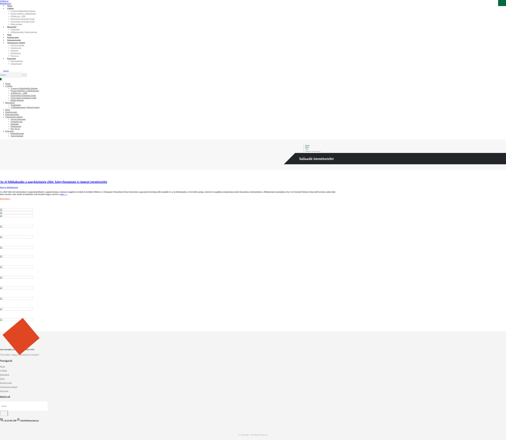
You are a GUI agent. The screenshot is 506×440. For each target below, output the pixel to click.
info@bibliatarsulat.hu (29, 421)
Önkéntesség (16, 126)
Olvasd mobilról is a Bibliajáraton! (23, 14)
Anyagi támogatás (17, 45)
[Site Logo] (6, 2)
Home (7, 84)
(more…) (63, 194)
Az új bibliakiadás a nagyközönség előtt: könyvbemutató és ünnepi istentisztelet (53, 182)
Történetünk (15, 29)
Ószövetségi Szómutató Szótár (23, 19)
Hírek (7, 110)
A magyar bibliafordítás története (23, 11)
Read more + (5, 199)
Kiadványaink (11, 112)
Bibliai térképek (17, 100)
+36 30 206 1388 (9, 421)
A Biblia (10, 8)
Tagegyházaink (16, 64)
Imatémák (14, 51)
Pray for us (15, 129)
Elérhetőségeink (17, 61)
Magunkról (11, 27)
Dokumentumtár (12, 114)
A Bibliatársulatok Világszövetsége (24, 32)
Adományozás (16, 48)
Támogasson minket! (16, 43)
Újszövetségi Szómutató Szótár (23, 22)
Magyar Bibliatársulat (9, 187)
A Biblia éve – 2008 (18, 16)
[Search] (24, 75)
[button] (5, 71)
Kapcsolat (11, 58)
